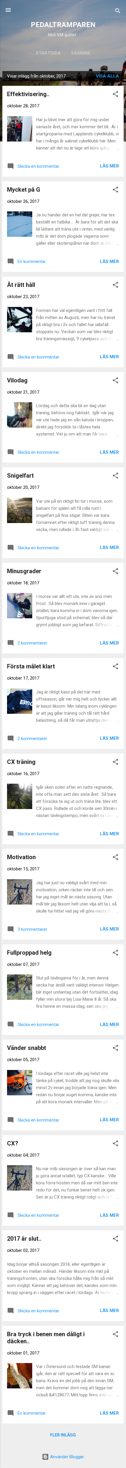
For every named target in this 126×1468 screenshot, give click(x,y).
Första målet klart (31, 666)
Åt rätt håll (21, 284)
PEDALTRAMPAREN (63, 25)
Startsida (48, 53)
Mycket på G (23, 189)
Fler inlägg (63, 1435)
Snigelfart (20, 475)
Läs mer (109, 166)
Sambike (81, 53)
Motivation (21, 857)
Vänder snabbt (26, 1047)
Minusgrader (24, 571)
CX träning (21, 761)
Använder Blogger (66, 1456)
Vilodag (17, 380)
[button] (115, 95)
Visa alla (107, 76)
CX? (12, 1143)
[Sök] (117, 12)
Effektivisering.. (28, 94)
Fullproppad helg (29, 952)
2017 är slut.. (24, 1238)
